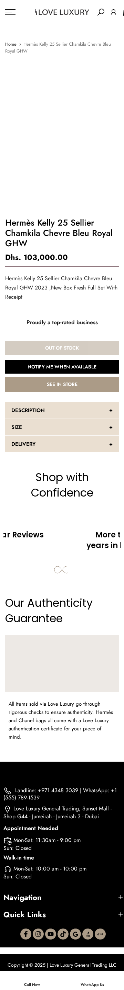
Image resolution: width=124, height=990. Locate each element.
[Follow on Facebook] (26, 934)
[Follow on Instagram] (38, 934)
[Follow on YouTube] (50, 934)
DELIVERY (23, 444)
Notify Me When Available (62, 366)
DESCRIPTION (28, 410)
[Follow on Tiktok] (63, 934)
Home (11, 44)
